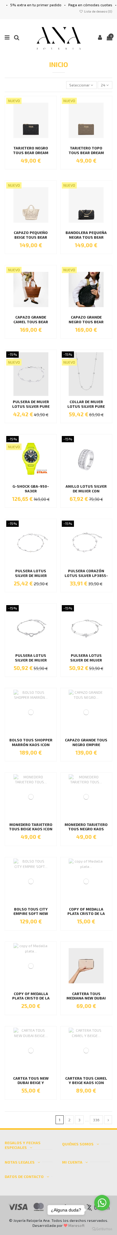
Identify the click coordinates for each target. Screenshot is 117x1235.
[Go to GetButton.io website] (102, 1229)
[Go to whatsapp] (102, 1203)
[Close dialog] (114, 589)
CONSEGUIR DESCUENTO (88, 633)
